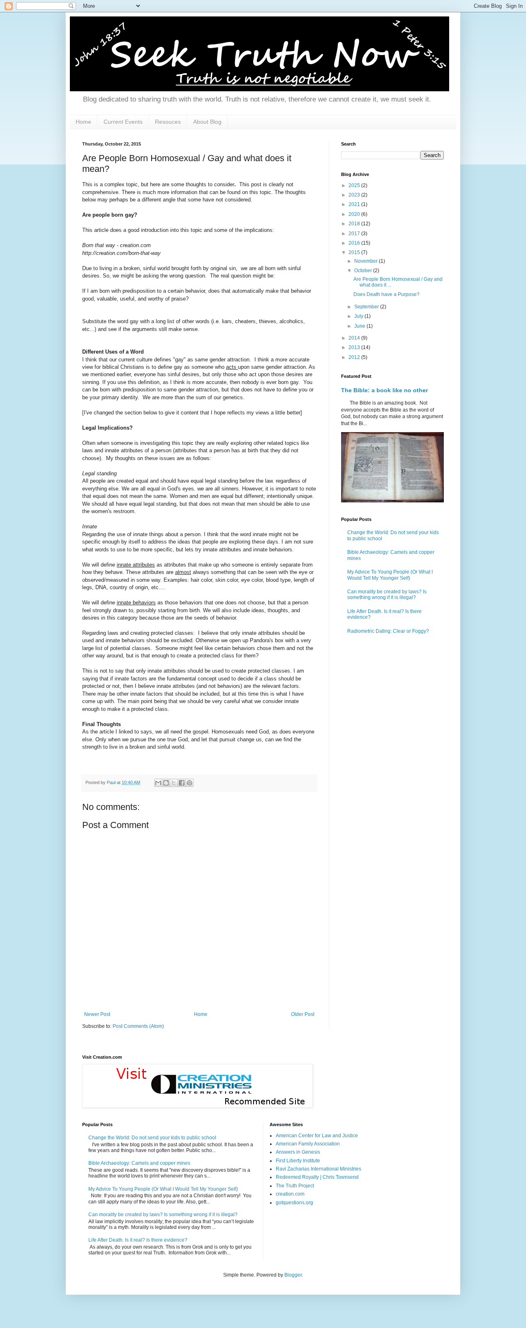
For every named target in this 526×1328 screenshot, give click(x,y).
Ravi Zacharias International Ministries (318, 1169)
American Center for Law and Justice (317, 1135)
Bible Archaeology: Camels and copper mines (139, 1163)
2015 (354, 252)
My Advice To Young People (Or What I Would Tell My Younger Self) (390, 575)
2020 (354, 214)
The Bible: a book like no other (384, 390)
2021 (354, 204)
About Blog (207, 121)
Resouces (168, 121)
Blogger (293, 1275)
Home (83, 121)
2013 (354, 347)
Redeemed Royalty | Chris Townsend (317, 1177)
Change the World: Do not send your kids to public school (152, 1138)
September (367, 307)
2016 (354, 243)
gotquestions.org (294, 1202)
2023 (354, 195)
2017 (354, 233)
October (363, 270)
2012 (354, 357)
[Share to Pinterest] (189, 783)
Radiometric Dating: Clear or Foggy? (388, 631)
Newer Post (97, 1014)
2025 (354, 185)
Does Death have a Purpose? (386, 294)
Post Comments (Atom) (138, 1026)
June (360, 326)
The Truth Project (295, 1186)
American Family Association (308, 1144)
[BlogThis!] (166, 783)
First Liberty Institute (298, 1161)
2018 (354, 224)
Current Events (123, 121)
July (359, 316)
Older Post (302, 1014)
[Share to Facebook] (182, 783)
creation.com (290, 1194)
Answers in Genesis (298, 1152)
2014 (354, 338)
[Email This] (158, 783)
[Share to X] (174, 783)
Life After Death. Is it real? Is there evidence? (137, 1240)
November (366, 261)
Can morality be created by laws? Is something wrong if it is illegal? (387, 594)
